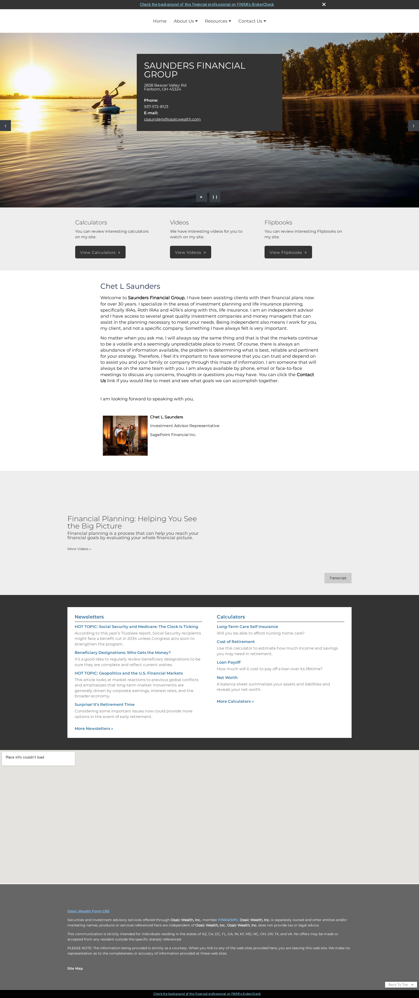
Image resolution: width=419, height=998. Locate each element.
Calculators (231, 617)
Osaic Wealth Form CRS (88, 911)
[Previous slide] (5, 125)
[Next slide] (413, 125)
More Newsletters (94, 728)
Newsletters (89, 617)
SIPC (234, 920)
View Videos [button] (188, 252)
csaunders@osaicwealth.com (172, 119)
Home (160, 21)
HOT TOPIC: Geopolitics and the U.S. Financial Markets (129, 673)
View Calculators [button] (98, 252)
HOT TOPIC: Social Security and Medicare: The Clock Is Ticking (136, 626)
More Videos (79, 549)
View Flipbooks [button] (286, 252)
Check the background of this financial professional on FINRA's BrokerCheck (207, 4)
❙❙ (215, 196)
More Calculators (235, 701)
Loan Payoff (229, 662)
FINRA (223, 920)
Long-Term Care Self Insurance (247, 626)
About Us (184, 21)
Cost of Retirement (236, 641)
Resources (216, 21)
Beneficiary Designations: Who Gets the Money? (123, 652)
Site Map (75, 968)
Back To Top (398, 984)
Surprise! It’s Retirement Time (105, 704)
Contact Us (250, 21)
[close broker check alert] (324, 4)
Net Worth (227, 677)
